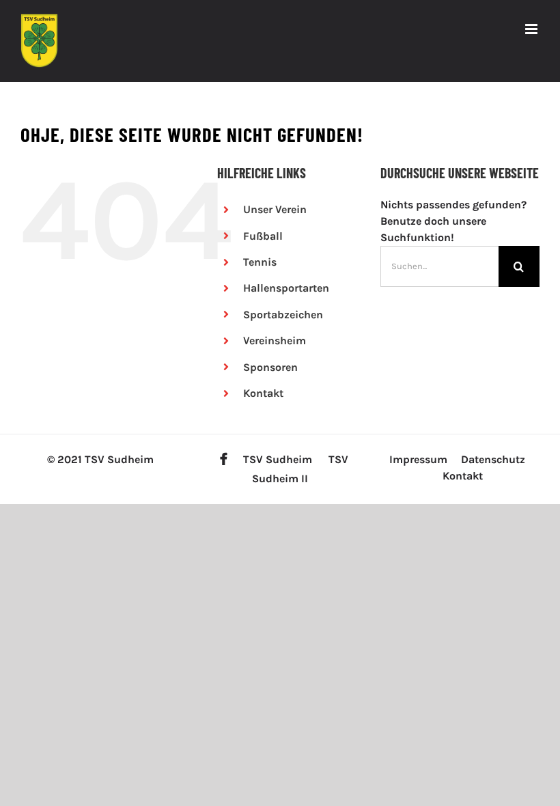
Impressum (418, 459)
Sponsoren (270, 367)
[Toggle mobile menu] (532, 29)
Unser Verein (275, 209)
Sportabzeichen (283, 314)
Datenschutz (493, 459)
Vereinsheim (274, 340)
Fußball (263, 236)
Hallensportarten (286, 287)
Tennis (260, 261)
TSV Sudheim (277, 459)
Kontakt (263, 393)
